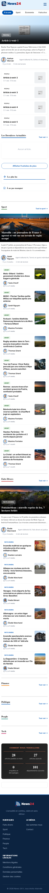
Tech (5, 848)
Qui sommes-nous (34, 825)
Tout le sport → (42, 209)
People (6, 843)
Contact (29, 829)
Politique (6, 834)
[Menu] (45, 4)
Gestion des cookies (12, 876)
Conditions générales (12, 867)
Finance (6, 839)
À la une (7, 12)
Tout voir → (43, 137)
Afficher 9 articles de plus (24, 166)
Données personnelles (12, 872)
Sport (18, 12)
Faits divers (8, 825)
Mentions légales (10, 862)
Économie (29, 12)
